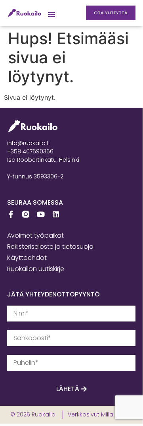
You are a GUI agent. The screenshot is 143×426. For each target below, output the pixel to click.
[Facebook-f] (10, 214)
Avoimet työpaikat (35, 235)
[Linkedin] (55, 214)
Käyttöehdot (27, 257)
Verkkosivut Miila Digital (100, 414)
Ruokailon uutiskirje (35, 268)
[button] (51, 14)
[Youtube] (40, 214)
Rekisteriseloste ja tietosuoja (50, 246)
